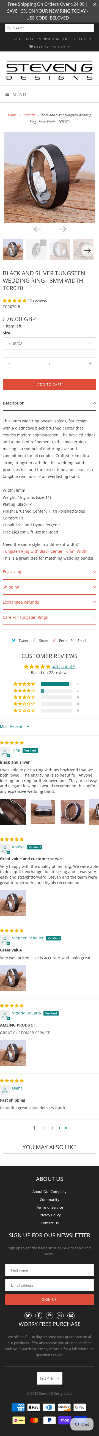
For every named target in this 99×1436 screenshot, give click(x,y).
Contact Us (50, 1222)
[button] (15, 300)
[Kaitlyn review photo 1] (13, 903)
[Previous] (37, 229)
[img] (12, 742)
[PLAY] (49, 177)
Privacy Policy (49, 1214)
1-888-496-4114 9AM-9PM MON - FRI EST (41, 39)
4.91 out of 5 (64, 666)
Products (29, 114)
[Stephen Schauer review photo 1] (13, 978)
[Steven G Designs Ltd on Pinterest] (49, 1315)
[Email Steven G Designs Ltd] (71, 1315)
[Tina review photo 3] (72, 812)
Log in (85, 39)
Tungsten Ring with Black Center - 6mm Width (45, 551)
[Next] (62, 229)
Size (6, 332)
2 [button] (43, 1127)
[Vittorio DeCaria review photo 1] (13, 1053)
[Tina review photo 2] (43, 812)
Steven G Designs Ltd (55, 1393)
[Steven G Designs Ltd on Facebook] (38, 1315)
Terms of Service (49, 1207)
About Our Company (49, 1191)
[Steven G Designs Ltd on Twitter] (28, 1315)
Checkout (61, 47)
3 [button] (52, 1127)
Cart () (40, 47)
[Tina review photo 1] (13, 812)
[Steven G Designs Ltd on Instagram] (60, 1315)
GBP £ (47, 1378)
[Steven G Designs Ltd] (49, 71)
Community (49, 1199)
